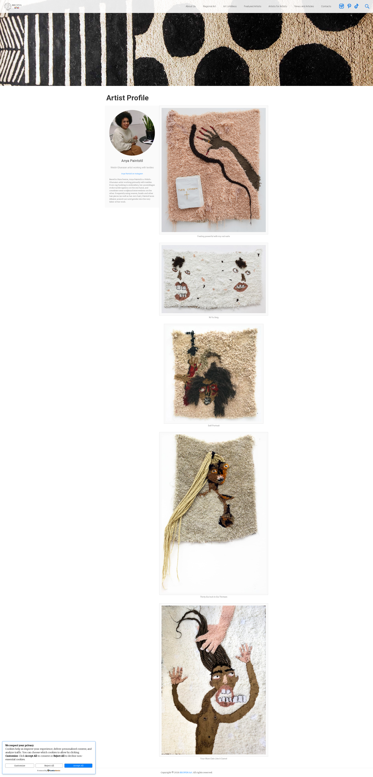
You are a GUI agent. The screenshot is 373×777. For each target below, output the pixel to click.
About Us (191, 6)
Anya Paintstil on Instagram (132, 174)
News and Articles (304, 6)
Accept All (78, 765)
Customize (19, 765)
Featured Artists (252, 6)
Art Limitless (230, 6)
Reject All (49, 765)
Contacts (326, 6)
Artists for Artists (278, 6)
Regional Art (209, 6)
